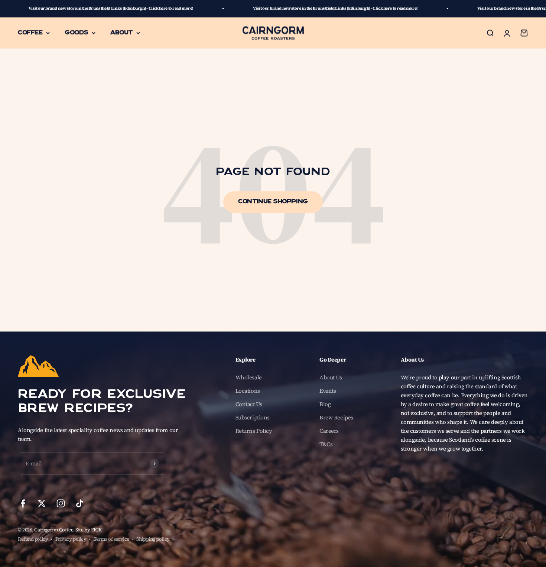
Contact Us (248, 404)
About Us (330, 377)
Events (327, 391)
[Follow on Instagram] (61, 503)
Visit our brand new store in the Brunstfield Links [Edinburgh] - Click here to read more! (297, 8)
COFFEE (30, 33)
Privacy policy (71, 539)
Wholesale (248, 377)
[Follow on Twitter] (42, 503)
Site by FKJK (88, 530)
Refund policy (33, 539)
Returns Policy (253, 431)
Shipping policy (152, 539)
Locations (247, 391)
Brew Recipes (336, 417)
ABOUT (121, 33)
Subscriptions (252, 417)
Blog (325, 404)
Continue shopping (273, 202)
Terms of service (111, 539)
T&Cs (325, 444)
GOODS (76, 33)
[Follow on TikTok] (80, 503)
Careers (329, 431)
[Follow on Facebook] (23, 503)
